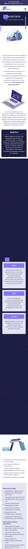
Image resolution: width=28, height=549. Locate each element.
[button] (24, 8)
